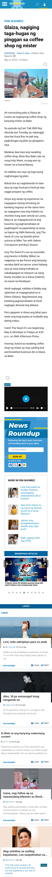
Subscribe (43, 8)
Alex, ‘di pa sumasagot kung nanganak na (21, 698)
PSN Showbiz (13, 21)
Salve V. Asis (23, 53)
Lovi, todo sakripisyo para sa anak (25, 642)
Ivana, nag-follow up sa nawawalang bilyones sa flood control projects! (22, 794)
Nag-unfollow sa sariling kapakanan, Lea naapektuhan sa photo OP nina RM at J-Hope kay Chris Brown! (24, 853)
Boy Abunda (10, 647)
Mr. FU (5, 742)
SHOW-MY (9, 53)
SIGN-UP (17, 456)
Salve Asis (9, 802)
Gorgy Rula (9, 705)
